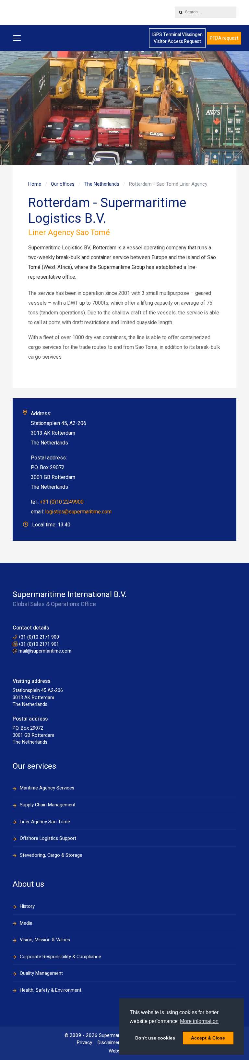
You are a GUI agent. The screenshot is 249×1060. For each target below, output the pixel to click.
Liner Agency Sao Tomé (45, 821)
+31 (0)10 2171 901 (38, 644)
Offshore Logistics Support (48, 838)
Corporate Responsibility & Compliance (60, 956)
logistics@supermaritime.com (78, 512)
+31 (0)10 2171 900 (38, 637)
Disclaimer (108, 1042)
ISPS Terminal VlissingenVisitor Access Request (177, 38)
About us (28, 884)
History (27, 906)
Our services (34, 766)
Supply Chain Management (48, 805)
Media (26, 923)
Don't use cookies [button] (155, 1037)
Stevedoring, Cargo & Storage (51, 855)
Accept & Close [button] (208, 1037)
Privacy (84, 1042)
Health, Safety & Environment (50, 990)
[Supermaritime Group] (56, 12)
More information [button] (199, 1021)
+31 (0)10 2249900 (62, 502)
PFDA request (224, 38)
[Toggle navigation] (17, 38)
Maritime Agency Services (47, 788)
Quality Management (41, 973)
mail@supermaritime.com (44, 651)
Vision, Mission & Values (45, 939)
